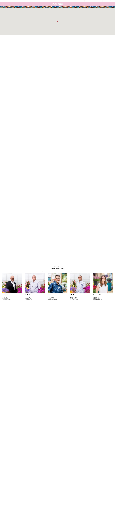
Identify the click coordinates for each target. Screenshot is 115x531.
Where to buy (17, 4)
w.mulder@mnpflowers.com (75, 299)
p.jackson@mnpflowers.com (52, 299)
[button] (57, 21)
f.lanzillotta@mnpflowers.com (98, 299)
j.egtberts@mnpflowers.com (7, 299)
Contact (22, 4)
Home (4, 4)
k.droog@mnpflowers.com (29, 299)
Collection (8, 4)
